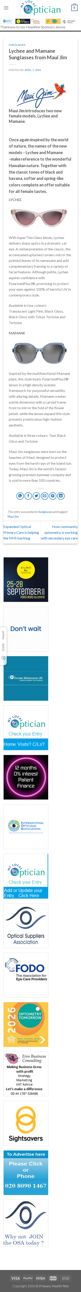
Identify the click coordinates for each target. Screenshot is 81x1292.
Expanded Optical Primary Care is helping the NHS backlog (21, 532)
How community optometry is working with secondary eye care (59, 532)
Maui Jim (13, 516)
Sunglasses (17, 44)
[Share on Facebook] (28, 496)
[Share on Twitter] (36, 496)
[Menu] (6, 7)
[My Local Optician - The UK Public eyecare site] (40, 8)
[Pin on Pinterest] (52, 496)
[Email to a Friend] (44, 496)
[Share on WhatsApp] (20, 496)
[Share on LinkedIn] (61, 496)
